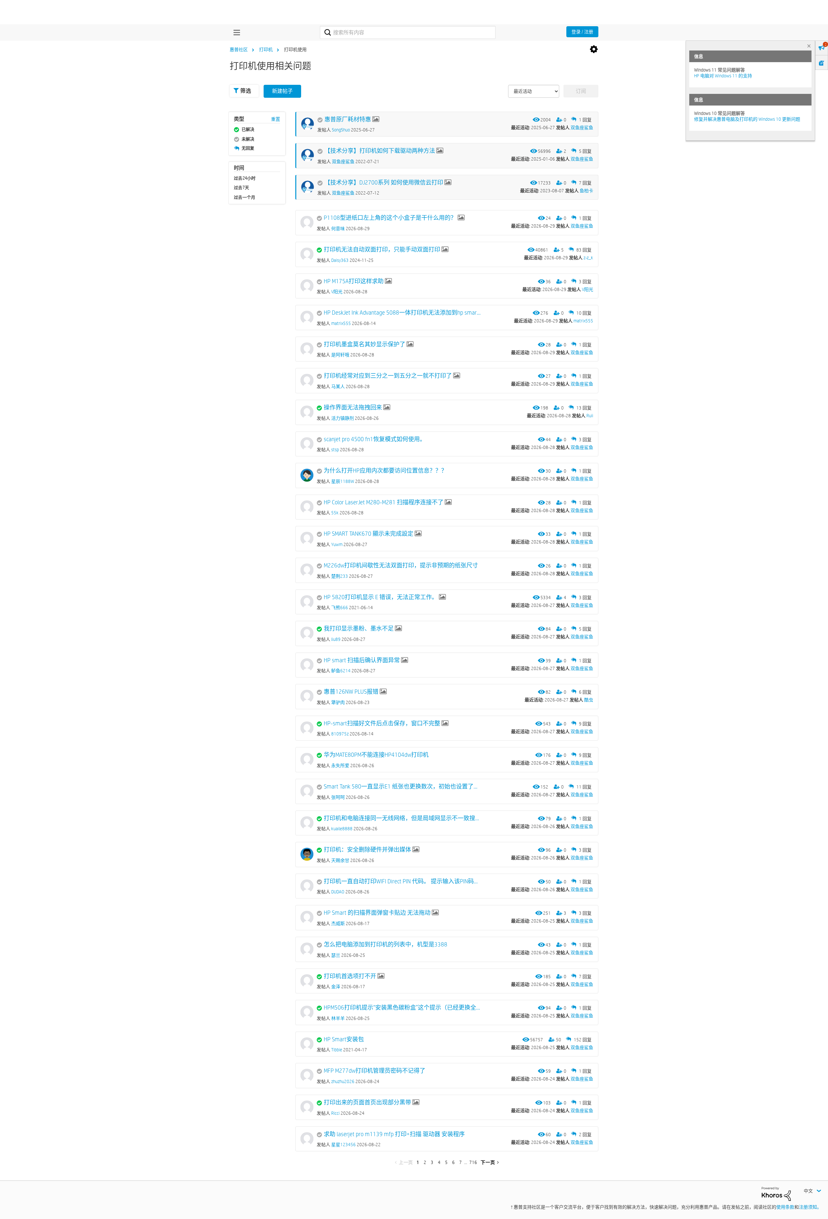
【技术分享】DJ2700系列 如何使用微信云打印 (383, 182)
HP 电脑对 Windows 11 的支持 (723, 76)
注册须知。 (810, 1207)
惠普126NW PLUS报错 (351, 691)
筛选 (245, 90)
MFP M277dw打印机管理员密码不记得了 (374, 1070)
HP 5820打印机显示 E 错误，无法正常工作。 (381, 597)
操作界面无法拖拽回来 (353, 407)
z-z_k (588, 258)
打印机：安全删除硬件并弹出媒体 (367, 849)
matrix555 (583, 321)
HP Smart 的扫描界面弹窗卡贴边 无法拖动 (377, 912)
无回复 (248, 148)
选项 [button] (593, 49)
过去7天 (241, 187)
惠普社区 (239, 49)
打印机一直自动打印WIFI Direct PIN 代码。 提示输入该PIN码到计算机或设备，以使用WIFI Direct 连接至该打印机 (402, 881)
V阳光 (587, 289)
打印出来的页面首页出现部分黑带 (367, 1102)
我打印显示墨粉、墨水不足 (359, 628)
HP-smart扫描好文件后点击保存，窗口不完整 (382, 723)
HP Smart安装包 (344, 1039)
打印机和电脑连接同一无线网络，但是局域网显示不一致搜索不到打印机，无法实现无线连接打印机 (402, 818)
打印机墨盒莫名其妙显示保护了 (364, 344)
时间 (239, 168)
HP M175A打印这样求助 (354, 281)
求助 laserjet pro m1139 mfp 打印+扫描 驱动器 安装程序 (394, 1134)
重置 (275, 119)
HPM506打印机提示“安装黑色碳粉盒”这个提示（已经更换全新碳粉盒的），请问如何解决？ (402, 1007)
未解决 (248, 139)
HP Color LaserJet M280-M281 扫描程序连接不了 (383, 502)
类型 (239, 119)
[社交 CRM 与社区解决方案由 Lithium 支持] (776, 1193)
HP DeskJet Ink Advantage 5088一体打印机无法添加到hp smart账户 (402, 312)
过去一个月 (245, 197)
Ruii (589, 416)
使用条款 (785, 1207)
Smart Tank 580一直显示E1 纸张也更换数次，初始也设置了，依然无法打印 (402, 786)
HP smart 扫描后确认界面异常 (362, 660)
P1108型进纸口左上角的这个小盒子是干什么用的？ (390, 217)
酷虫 (588, 700)
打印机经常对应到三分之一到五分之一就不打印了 (388, 375)
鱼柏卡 (586, 191)
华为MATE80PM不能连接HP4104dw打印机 (376, 754)
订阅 (581, 91)
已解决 (248, 129)
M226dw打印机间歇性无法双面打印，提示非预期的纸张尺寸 (401, 565)
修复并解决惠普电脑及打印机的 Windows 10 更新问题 (747, 119)
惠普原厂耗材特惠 (347, 119)
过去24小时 (245, 178)
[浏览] (235, 32)
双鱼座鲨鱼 (582, 127)
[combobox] (408, 32)
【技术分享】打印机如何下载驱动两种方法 (379, 150)
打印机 (266, 49)
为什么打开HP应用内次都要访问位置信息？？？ (385, 470)
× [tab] (809, 46)
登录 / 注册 (582, 32)
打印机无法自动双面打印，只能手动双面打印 (382, 249)
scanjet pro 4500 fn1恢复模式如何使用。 (375, 439)
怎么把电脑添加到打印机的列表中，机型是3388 (385, 944)
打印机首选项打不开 (350, 976)
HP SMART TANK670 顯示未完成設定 (368, 533)
